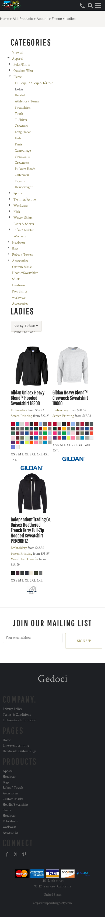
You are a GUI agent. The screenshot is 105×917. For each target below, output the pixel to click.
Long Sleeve (23, 132)
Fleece (57, 19)
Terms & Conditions (17, 714)
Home (4, 19)
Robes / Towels (22, 254)
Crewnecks (22, 162)
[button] (90, 5)
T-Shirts (21, 120)
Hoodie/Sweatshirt (25, 273)
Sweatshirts (23, 107)
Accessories (20, 261)
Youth (19, 114)
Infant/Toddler (23, 230)
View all (17, 52)
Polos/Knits (21, 64)
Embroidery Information (19, 720)
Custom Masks (22, 267)
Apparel (42, 19)
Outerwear (22, 175)
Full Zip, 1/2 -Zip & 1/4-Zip (34, 83)
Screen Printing (21, 416)
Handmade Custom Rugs (19, 751)
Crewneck (21, 126)
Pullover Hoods (25, 169)
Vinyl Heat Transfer (24, 559)
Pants (18, 144)
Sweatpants (22, 156)
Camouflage (23, 150)
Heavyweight (24, 187)
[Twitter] (15, 854)
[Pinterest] (24, 854)
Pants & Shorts (23, 224)
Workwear (20, 206)
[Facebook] (7, 854)
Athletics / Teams (27, 101)
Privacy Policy (12, 709)
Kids (18, 138)
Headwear (18, 242)
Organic (20, 181)
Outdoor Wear (23, 71)
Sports (17, 193)
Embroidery (19, 410)
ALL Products (23, 19)
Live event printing (16, 745)
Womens (19, 236)
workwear (19, 297)
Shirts (16, 279)
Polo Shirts (19, 291)
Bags (15, 248)
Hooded (20, 95)
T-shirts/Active (24, 199)
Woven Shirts (23, 218)
